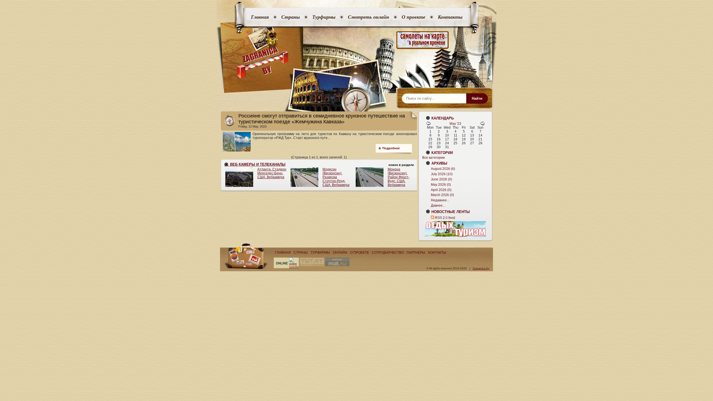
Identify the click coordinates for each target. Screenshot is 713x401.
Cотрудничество (388, 253)
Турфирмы (323, 17)
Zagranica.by (481, 268)
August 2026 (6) (443, 169)
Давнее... (438, 205)
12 (464, 135)
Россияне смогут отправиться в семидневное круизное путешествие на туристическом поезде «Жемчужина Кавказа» (321, 118)
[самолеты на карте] (356, 40)
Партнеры (416, 253)
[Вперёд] (482, 124)
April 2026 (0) (441, 190)
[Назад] (428, 124)
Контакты (450, 17)
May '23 (455, 124)
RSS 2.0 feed (445, 218)
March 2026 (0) (442, 195)
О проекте (413, 17)
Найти (477, 98)
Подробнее (391, 148)
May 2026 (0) (441, 185)
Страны (290, 17)
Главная (260, 17)
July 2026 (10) (442, 174)
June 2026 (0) (441, 179)
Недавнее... (440, 200)
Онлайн (340, 253)
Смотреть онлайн (368, 17)
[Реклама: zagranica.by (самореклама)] (455, 229)
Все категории (433, 158)
